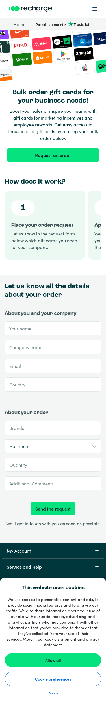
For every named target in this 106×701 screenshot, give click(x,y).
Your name (20, 328)
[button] (53, 550)
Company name (25, 347)
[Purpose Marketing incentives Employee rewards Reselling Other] (53, 446)
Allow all (53, 660)
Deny (53, 693)
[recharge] (30, 9)
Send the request (53, 508)
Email (15, 366)
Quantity (18, 465)
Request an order (53, 155)
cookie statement (60, 639)
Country (17, 384)
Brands (16, 428)
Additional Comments (31, 483)
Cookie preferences (53, 679)
